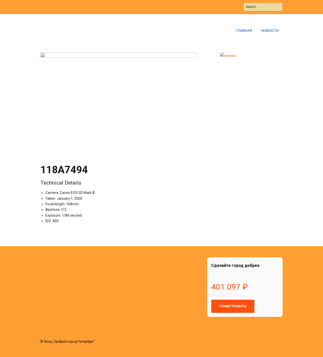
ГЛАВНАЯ (244, 30)
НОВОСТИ (270, 30)
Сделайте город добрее (235, 265)
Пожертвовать (232, 306)
